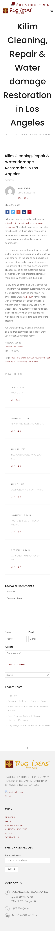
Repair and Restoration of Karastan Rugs (27, 701)
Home (6, 134)
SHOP (8, 821)
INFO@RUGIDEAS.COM (24, 915)
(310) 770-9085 (20, 908)
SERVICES (10, 817)
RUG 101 (9, 833)
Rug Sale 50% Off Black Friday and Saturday (29, 725)
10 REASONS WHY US (16, 829)
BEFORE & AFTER (14, 825)
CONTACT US (12, 837)
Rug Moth (12, 696)
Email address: (13, 855)
